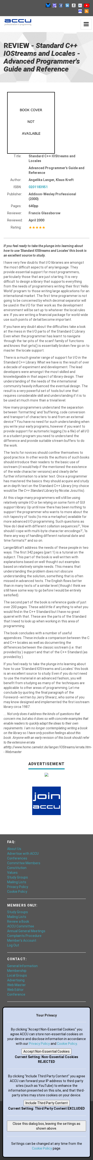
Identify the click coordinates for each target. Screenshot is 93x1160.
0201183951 (38, 187)
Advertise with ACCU (23, 853)
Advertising (16, 980)
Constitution (16, 868)
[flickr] (80, 5)
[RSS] (86, 11)
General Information (22, 966)
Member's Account (21, 940)
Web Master (16, 985)
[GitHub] (74, 5)
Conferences (17, 858)
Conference (16, 994)
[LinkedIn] (67, 5)
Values (12, 872)
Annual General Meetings (26, 931)
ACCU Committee (20, 926)
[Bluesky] (48, 5)
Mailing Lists (16, 882)
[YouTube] (86, 5)
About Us (14, 849)
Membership (16, 971)
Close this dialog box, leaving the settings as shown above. (46, 1126)
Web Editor (15, 990)
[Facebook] (61, 5)
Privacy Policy (17, 887)
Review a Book (18, 921)
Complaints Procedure (24, 936)
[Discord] (80, 11)
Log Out (13, 945)
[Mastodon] (54, 5)
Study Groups (17, 877)
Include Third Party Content (47, 1103)
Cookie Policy (17, 891)
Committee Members (23, 863)
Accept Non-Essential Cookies (46, 1051)
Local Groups (17, 975)
